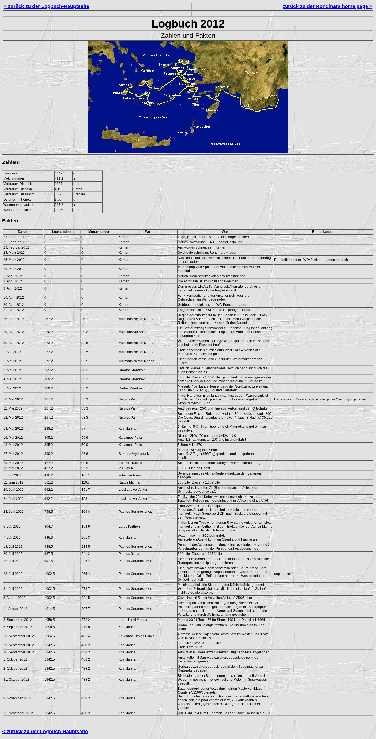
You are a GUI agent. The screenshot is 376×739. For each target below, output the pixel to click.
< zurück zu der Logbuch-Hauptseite (46, 6)
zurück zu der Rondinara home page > (327, 6)
